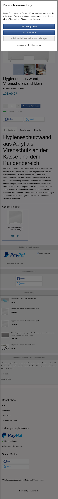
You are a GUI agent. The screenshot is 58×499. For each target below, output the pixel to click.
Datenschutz (36, 45)
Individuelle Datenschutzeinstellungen (29, 38)
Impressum (21, 45)
